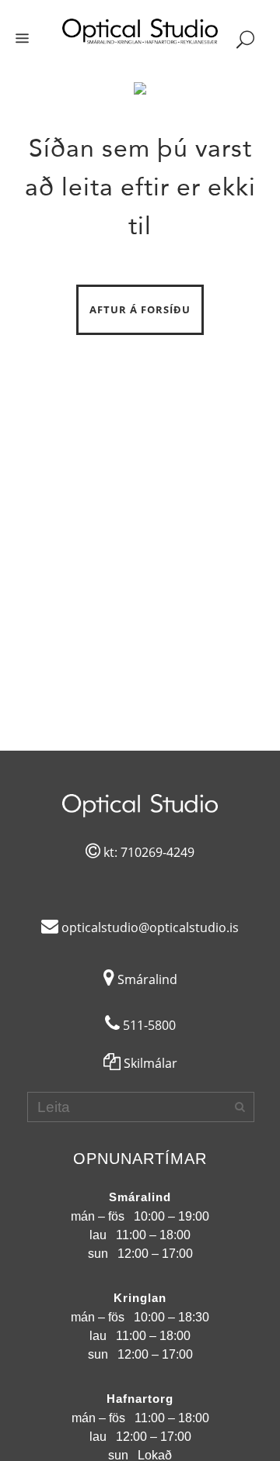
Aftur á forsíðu (140, 309)
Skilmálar (149, 1063)
